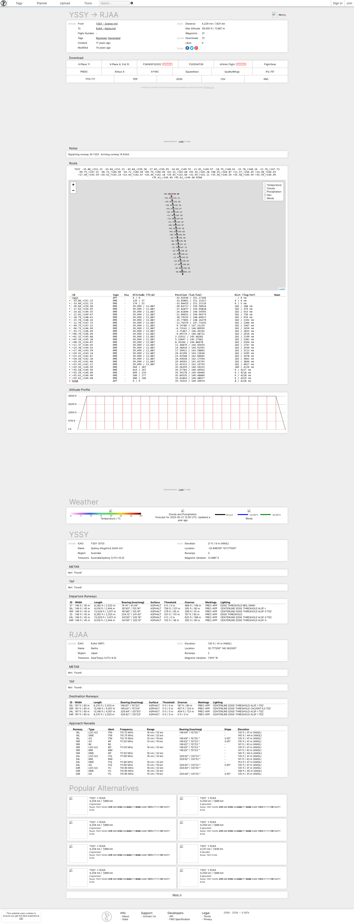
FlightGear (270, 64)
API (171, 916)
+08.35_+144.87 (176, 225)
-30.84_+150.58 (182, 268)
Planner (42, 3)
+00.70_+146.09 (177, 235)
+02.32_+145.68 (177, 232)
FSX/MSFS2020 (152, 64)
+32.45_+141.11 (172, 198)
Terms (207, 916)
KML (266, 79)
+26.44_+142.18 (173, 205)
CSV (223, 79)
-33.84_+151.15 (182, 272)
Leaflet (282, 289)
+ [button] (73, 184)
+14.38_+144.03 (175, 219)
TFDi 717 (90, 79)
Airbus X (119, 71)
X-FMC (155, 71)
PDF (135, 79)
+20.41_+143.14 (174, 212)
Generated (114, 38)
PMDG (84, 71)
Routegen (101, 38)
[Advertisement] (177, 114)
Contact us (209, 87)
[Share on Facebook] (187, 48)
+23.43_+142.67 (174, 209)
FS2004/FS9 (196, 64)
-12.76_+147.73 (179, 247)
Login (181, 141)
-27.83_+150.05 (181, 264)
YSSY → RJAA (129, 803)
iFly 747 (270, 71)
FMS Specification (179, 919)
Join (349, 3)
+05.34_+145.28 (176, 228)
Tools (88, 3)
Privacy (208, 919)
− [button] (73, 190)
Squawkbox (192, 71)
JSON (179, 79)
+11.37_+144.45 (175, 222)
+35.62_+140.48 (171, 194)
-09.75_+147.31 (178, 244)
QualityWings (232, 71)
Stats (125, 919)
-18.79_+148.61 (180, 254)
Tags (19, 3)
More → (177, 894)
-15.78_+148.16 (179, 251)
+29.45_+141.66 (173, 202)
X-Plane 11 (84, 64)
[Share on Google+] (196, 48)
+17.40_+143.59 (175, 215)
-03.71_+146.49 (177, 238)
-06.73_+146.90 (178, 241)
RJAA (109, 14)
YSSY (79, 14)
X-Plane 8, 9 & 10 (119, 64)
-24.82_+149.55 (181, 261)
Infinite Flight (227, 64)
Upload (65, 3)
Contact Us (149, 916)
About (125, 916)
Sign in (337, 3)
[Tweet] (192, 48)
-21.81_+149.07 (180, 257)
